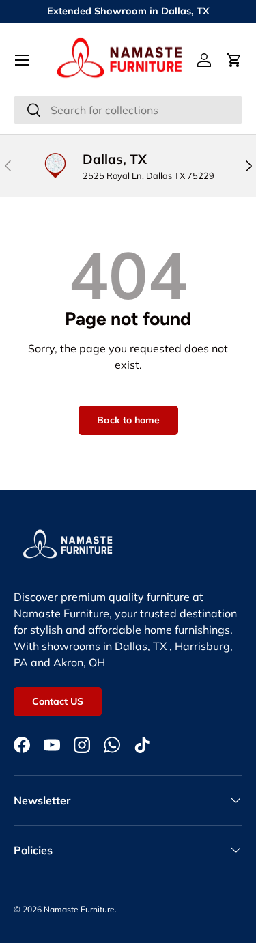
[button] (234, 60)
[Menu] (22, 60)
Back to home (128, 420)
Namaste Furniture (79, 909)
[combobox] (128, 110)
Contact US (57, 701)
